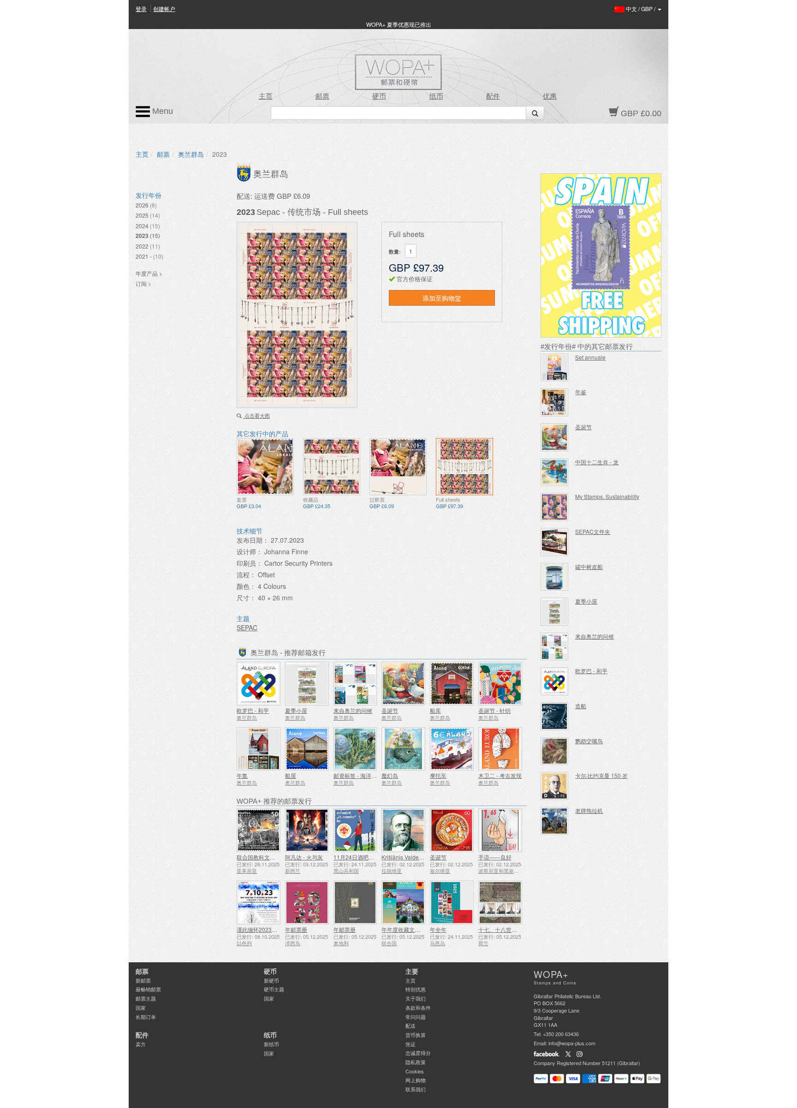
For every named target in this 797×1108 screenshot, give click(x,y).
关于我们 (415, 998)
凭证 (410, 1044)
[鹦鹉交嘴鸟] (555, 751)
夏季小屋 (296, 710)
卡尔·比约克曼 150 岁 (601, 775)
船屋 (290, 775)
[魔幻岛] (403, 749)
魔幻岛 (389, 775)
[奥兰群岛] (245, 171)
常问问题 (415, 1016)
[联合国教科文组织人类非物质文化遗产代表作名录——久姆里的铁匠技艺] (258, 830)
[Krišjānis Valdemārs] (403, 830)
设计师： (249, 551)
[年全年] (452, 902)
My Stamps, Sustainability (607, 496)
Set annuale (590, 357)
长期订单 (146, 1016)
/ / (641, 8)
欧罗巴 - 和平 (253, 710)
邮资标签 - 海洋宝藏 (357, 775)
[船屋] (307, 749)
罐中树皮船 (589, 566)
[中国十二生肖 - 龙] (555, 472)
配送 (410, 1025)
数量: (395, 251)
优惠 (550, 96)
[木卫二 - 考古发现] (500, 749)
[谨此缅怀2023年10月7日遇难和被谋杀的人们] (258, 902)
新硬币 (271, 980)
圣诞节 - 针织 (494, 710)
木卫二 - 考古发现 (500, 775)
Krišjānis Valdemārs (406, 857)
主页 (266, 96)
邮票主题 (146, 998)
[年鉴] (555, 402)
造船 (580, 706)
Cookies (414, 1071)
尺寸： (246, 597)
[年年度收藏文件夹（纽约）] (403, 902)
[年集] (258, 749)
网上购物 (415, 1080)
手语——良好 (495, 857)
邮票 (322, 96)
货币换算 (415, 1034)
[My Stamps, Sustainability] (555, 507)
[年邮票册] (307, 902)
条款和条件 (418, 1007)
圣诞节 (389, 710)
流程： (246, 574)
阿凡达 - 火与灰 (304, 857)
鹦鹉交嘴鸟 (589, 741)
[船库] (452, 683)
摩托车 (438, 775)
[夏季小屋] (307, 683)
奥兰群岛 (191, 154)
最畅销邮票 (148, 989)
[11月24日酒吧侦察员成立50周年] (355, 830)
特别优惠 (415, 989)
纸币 (436, 96)
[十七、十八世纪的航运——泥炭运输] (500, 902)
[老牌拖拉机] (555, 821)
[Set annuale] (555, 368)
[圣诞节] (403, 683)
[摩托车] (452, 749)
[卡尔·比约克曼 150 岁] (555, 786)
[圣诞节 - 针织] (500, 683)
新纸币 (271, 1044)
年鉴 (580, 392)
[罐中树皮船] (555, 577)
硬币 (379, 96)
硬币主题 (274, 989)
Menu (161, 111)
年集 (242, 775)
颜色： (246, 586)
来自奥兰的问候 (352, 710)
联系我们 (415, 1089)
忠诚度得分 (418, 1052)
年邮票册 (296, 929)
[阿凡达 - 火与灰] (307, 830)
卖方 (141, 1044)
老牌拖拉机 (589, 810)
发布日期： (253, 540)
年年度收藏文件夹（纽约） (414, 929)
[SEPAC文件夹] (555, 542)
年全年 (438, 929)
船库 (435, 710)
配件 (493, 96)
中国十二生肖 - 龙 (597, 462)
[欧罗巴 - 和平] (258, 683)
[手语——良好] (500, 830)
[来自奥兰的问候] (355, 683)
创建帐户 (164, 8)
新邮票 (143, 980)
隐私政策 (415, 1062)
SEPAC (247, 627)
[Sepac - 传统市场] (265, 466)
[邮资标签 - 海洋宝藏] (355, 749)
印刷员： (249, 563)
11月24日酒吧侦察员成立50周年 (373, 857)
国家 (141, 1007)
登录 (141, 8)
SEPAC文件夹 (592, 531)
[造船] (555, 716)
